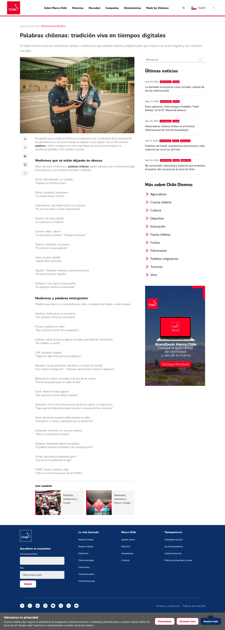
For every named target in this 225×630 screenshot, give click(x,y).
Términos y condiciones (168, 605)
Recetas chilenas (85, 546)
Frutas (155, 242)
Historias (78, 7)
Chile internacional (86, 581)
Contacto (125, 560)
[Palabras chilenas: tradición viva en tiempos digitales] (25, 138)
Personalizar (164, 621)
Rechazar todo (187, 621)
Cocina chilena (161, 202)
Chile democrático (86, 574)
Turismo (156, 267)
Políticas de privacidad (194, 605)
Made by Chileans (157, 7)
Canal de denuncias (173, 553)
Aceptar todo (211, 621)
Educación (158, 226)
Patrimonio (159, 250)
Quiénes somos (128, 539)
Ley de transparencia (174, 546)
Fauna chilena (160, 234)
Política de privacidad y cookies (178, 560)
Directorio (125, 546)
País (22, 567)
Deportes (157, 218)
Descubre (94, 7)
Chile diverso (84, 567)
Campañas (112, 7)
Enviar (28, 583)
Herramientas (132, 7)
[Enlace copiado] (26, 173)
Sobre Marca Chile (55, 7)
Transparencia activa (174, 539)
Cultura (156, 210)
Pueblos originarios (164, 258)
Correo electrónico (29, 554)
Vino (154, 275)
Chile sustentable (86, 560)
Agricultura (158, 194)
